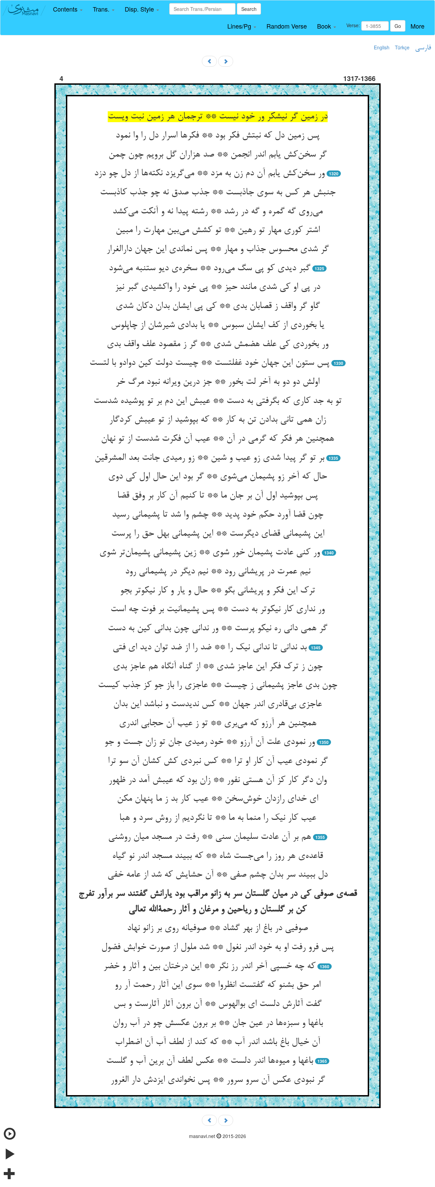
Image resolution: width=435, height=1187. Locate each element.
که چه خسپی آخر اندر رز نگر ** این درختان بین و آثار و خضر (209, 966)
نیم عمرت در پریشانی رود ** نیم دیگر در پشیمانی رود (217, 571)
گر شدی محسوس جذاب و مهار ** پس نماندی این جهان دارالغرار (217, 249)
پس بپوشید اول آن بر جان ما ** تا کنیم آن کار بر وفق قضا (217, 495)
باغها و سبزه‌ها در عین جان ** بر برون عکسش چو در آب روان (217, 1023)
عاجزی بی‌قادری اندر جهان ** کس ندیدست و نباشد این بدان (217, 704)
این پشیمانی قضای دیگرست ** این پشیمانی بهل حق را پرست (217, 534)
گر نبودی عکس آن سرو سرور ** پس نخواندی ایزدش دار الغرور (217, 1080)
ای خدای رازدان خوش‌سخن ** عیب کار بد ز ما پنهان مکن (217, 799)
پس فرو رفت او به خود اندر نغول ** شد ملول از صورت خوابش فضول (217, 947)
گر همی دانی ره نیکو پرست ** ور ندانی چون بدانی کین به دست (217, 628)
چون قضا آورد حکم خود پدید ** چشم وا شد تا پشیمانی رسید (217, 514)
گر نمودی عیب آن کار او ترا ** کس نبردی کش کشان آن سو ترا (218, 761)
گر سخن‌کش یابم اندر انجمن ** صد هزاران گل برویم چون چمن (217, 154)
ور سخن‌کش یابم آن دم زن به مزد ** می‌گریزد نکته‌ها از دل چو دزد (209, 173)
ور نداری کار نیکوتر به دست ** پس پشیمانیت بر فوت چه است (217, 609)
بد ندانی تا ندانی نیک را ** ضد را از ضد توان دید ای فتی (209, 647)
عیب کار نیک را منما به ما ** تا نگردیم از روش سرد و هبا (217, 818)
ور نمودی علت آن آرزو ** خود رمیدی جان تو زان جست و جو (209, 742)
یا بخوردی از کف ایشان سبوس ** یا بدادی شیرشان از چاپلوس (217, 325)
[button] (68, 9)
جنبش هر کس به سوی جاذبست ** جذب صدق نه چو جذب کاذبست (217, 192)
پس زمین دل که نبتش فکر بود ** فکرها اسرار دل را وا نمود (217, 135)
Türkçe (402, 47)
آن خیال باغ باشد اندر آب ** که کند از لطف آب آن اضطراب (217, 1042)
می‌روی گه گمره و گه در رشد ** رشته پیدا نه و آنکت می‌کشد (217, 211)
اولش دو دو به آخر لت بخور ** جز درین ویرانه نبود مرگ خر (217, 382)
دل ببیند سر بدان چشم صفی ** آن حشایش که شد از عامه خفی (217, 874)
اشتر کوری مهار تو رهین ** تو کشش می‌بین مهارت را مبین (218, 230)
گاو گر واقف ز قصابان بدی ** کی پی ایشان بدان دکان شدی (218, 306)
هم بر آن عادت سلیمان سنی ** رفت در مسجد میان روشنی (209, 837)
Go (398, 25)
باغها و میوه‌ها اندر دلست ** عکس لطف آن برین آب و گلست (209, 1061)
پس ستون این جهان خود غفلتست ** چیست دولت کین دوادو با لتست (209, 363)
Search (249, 8)
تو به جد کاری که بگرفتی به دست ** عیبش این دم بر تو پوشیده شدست (217, 401)
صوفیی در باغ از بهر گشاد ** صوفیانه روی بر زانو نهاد (217, 928)
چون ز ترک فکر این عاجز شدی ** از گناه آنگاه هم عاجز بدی (218, 666)
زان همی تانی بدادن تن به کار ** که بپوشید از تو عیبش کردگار (217, 419)
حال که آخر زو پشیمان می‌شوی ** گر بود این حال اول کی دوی (217, 476)
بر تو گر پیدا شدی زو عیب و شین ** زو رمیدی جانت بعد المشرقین (209, 458)
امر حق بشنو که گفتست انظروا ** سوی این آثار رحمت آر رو (217, 985)
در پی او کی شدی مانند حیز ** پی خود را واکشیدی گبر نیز (217, 287)
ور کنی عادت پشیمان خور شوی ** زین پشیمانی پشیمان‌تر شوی (209, 552)
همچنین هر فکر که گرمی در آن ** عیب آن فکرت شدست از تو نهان (217, 439)
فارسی (423, 48)
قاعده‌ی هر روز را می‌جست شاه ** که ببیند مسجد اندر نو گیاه (217, 856)
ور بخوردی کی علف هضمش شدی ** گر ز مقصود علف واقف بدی (217, 344)
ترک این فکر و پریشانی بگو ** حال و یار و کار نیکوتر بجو (217, 590)
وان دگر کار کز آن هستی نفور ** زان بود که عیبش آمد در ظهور (217, 780)
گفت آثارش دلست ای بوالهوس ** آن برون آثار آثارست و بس (217, 1004)
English (381, 47)
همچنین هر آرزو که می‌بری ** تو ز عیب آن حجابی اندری (217, 723)
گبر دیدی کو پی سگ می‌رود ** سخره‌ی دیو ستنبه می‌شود (209, 268)
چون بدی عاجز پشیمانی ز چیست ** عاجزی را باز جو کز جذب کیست (217, 685)
